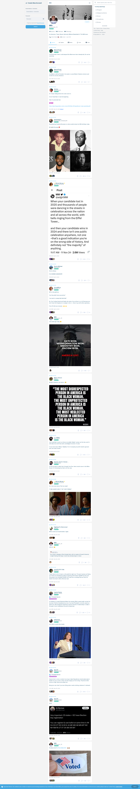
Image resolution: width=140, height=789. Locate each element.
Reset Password (40, 23)
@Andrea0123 (57, 90)
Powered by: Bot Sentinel (99, 32)
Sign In (35, 26)
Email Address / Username (31, 8)
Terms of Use (99, 28)
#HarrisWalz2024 (62, 748)
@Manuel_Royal (57, 51)
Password (28, 15)
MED (50, 3)
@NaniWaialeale (58, 671)
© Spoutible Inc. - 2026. (99, 34)
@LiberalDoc (57, 267)
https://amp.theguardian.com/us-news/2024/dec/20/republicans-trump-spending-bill (69, 106)
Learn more (119, 786)
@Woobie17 (57, 438)
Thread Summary (53, 598)
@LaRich (56, 379)
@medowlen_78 (53, 27)
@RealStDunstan (58, 620)
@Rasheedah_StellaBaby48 (60, 120)
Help (102, 30)
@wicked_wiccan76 (59, 184)
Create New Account (35, 3)
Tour (95, 28)
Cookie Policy (97, 30)
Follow (87, 21)
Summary (51, 28)
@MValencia (57, 288)
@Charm (56, 528)
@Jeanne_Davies (58, 593)
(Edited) (61, 109)
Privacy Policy (106, 28)
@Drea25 (56, 570)
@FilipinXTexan (57, 463)
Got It (134, 786)
